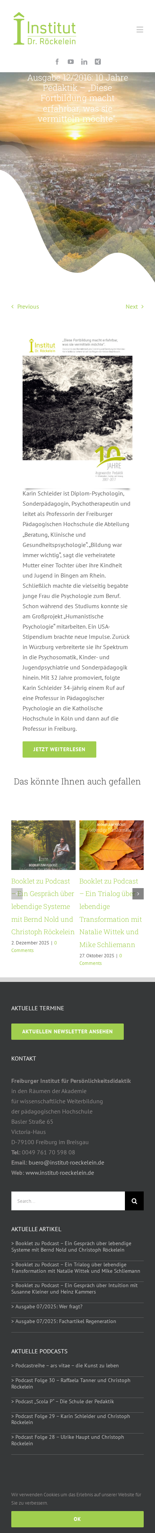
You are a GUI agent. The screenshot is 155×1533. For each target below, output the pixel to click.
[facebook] (57, 62)
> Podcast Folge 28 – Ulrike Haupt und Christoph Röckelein (67, 1440)
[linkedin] (84, 62)
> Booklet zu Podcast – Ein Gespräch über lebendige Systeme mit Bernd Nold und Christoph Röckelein (71, 1246)
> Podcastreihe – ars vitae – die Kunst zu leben (65, 1365)
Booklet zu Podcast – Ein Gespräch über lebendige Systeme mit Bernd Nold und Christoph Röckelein (43, 906)
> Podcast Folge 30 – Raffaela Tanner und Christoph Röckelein (71, 1383)
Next (132, 306)
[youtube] (71, 62)
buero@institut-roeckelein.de (66, 1162)
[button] (17, 893)
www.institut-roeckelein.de (60, 1172)
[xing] (98, 62)
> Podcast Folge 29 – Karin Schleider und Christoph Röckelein (70, 1419)
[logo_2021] (45, 7)
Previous (28, 306)
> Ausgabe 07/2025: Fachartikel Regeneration (63, 1321)
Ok (77, 1519)
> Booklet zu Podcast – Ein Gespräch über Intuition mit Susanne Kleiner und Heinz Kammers (74, 1288)
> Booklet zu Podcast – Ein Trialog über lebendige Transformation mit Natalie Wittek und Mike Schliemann (75, 1267)
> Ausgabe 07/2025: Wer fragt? (46, 1306)
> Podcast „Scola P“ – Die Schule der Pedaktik (62, 1401)
